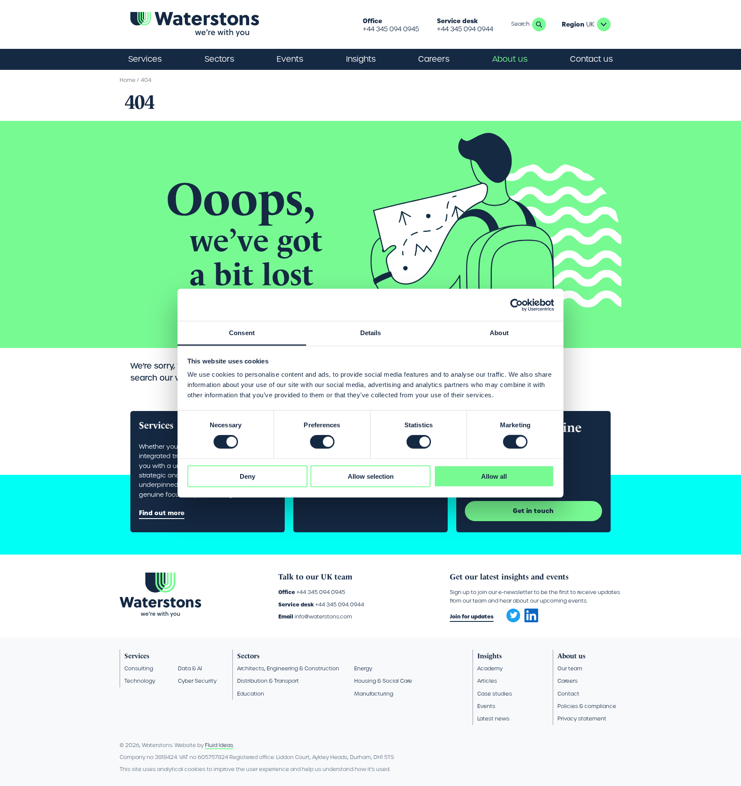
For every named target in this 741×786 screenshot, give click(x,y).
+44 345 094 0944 (465, 29)
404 (146, 80)
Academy (490, 668)
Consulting (138, 668)
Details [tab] (370, 332)
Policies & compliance (586, 706)
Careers (567, 681)
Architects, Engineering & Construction (288, 668)
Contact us (591, 59)
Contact (568, 693)
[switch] (322, 442)
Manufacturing (373, 693)
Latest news (493, 718)
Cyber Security (197, 681)
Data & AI (190, 668)
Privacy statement (581, 718)
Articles (487, 681)
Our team (569, 668)
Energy (363, 668)
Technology (139, 681)
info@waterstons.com (323, 616)
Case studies (494, 693)
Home (128, 80)
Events (290, 59)
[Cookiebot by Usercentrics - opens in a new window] (516, 304)
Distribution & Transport (268, 681)
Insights (361, 59)
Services (136, 656)
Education (250, 693)
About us (571, 656)
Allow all (494, 476)
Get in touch (533, 511)
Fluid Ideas (219, 745)
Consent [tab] (242, 332)
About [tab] (499, 332)
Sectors (248, 656)
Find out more (161, 513)
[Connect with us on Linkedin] (531, 620)
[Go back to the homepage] (194, 24)
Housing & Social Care (383, 681)
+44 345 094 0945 (391, 29)
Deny (247, 476)
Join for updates (472, 616)
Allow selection (371, 476)
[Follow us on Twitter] (510, 613)
